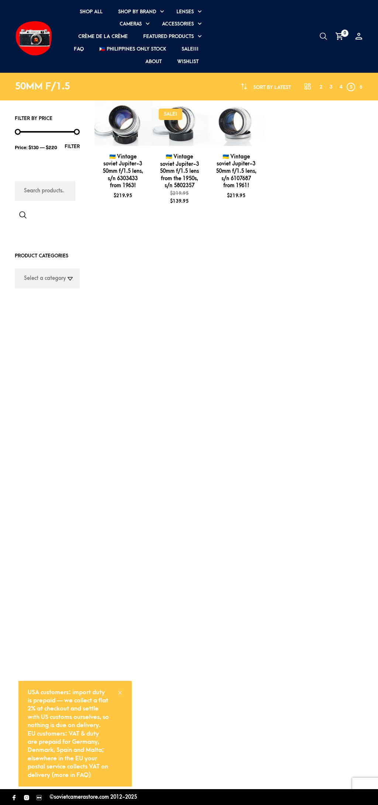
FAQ (79, 49)
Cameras (131, 24)
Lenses (185, 11)
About (153, 61)
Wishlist (188, 61)
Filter (72, 146)
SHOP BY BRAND (137, 11)
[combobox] (272, 87)
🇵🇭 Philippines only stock (132, 49)
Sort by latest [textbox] (272, 87)
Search (23, 215)
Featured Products (168, 36)
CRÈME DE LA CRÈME (103, 36)
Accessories (178, 24)
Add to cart (134, 137)
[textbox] (47, 278)
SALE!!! (190, 49)
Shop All (91, 11)
